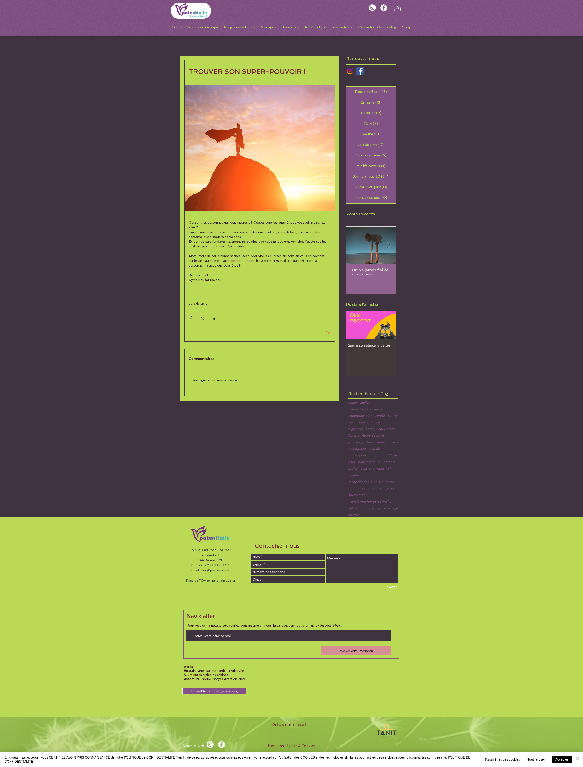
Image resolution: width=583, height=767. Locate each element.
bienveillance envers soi (366, 409)
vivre (386, 508)
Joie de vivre (198, 303)
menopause (357, 449)
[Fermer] (577, 759)
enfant (370, 429)
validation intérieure (364, 508)
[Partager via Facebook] (191, 318)
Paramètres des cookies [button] (502, 759)
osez (351, 462)
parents (389, 462)
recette (353, 475)
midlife (374, 449)
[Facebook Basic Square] (360, 71)
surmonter (356, 495)
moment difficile (384, 455)
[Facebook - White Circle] (383, 7)
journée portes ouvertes (367, 442)
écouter (354, 515)
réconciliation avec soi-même (371, 482)
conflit (380, 416)
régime (353, 488)
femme (353, 435)
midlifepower (358, 455)
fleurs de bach (373, 435)
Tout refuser (536, 759)
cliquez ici (228, 580)
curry (352, 422)
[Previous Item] (353, 325)
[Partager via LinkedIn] (213, 318)
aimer (352, 402)
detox (363, 422)
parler (353, 468)
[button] (397, 7)
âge (395, 508)
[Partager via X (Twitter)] (202, 318)
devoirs (376, 422)
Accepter (561, 759)
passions (367, 468)
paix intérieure (369, 462)
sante (366, 488)
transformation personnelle (369, 501)
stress (389, 488)
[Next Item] (389, 245)
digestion (355, 429)
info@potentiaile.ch (215, 570)
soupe (377, 488)
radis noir (384, 468)
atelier (365, 402)
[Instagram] (372, 7)
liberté (393, 442)
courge (393, 416)
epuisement (387, 429)
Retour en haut (289, 724)
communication (360, 416)
